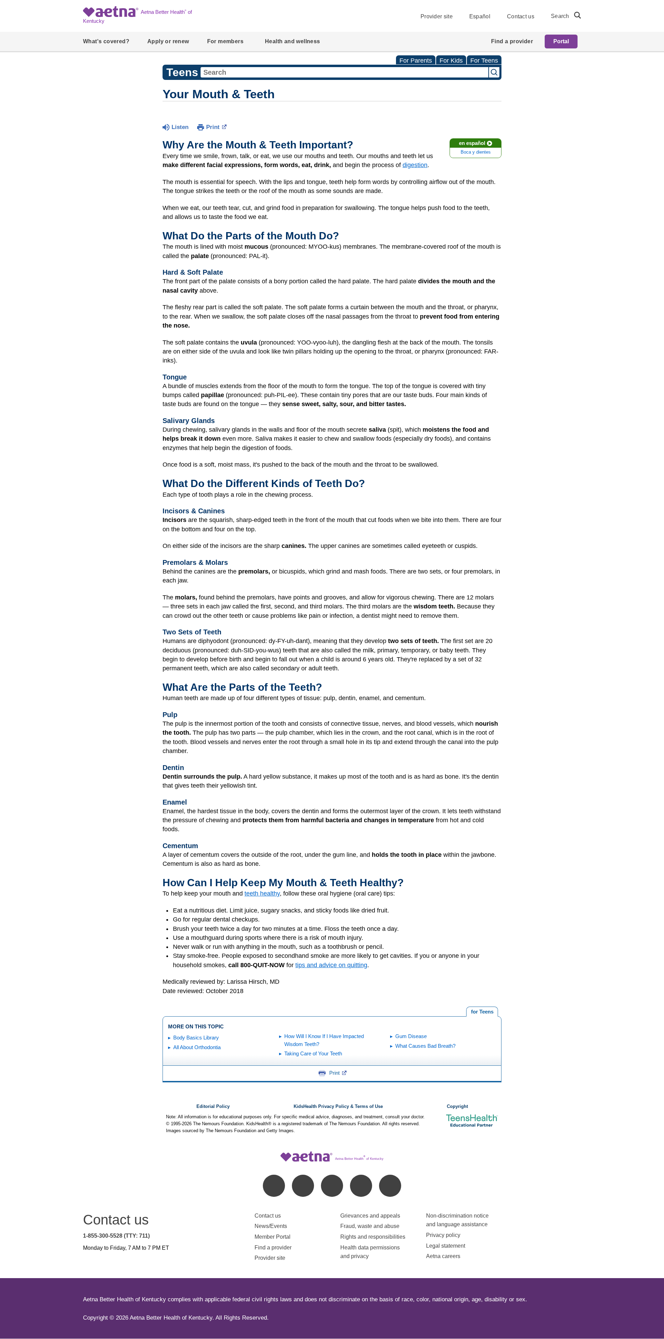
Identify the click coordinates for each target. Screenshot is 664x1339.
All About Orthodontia (197, 1047)
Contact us (520, 16)
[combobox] (344, 72)
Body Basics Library (196, 1037)
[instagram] (361, 1186)
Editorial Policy (213, 1106)
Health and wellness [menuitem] (292, 41)
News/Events (271, 1226)
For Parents (415, 60)
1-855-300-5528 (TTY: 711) (116, 1236)
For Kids (451, 60)
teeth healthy (262, 893)
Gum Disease (411, 1036)
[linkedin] (303, 1186)
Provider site (437, 16)
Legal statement (446, 1246)
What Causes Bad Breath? (425, 1046)
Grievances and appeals (370, 1216)
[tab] (482, 1012)
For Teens (484, 60)
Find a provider (273, 1247)
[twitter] (332, 1186)
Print (213, 127)
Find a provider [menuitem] (512, 41)
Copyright (457, 1106)
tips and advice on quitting (331, 965)
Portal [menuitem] (561, 41)
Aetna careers (443, 1256)
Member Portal (272, 1237)
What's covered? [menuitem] (106, 41)
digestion (415, 165)
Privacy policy (443, 1235)
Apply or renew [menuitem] (168, 41)
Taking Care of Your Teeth (313, 1053)
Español (479, 16)
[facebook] (274, 1186)
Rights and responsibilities (372, 1237)
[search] (575, 15)
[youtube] (390, 1186)
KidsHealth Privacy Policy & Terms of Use (338, 1106)
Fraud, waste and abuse (369, 1226)
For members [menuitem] (225, 41)
